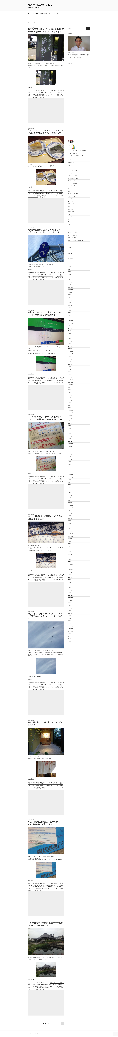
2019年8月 (70, 482)
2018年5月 (70, 520)
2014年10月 (70, 631)
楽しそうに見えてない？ (73, 232)
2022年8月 (70, 389)
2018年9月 (70, 510)
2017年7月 (70, 546)
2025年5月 (70, 305)
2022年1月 (70, 407)
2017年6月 (70, 549)
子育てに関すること (72, 198)
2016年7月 (70, 577)
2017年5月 (70, 551)
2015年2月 (70, 620)
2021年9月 (70, 418)
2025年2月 (70, 312)
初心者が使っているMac (73, 193)
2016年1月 (70, 592)
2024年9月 (70, 325)
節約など (69, 214)
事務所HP (36, 13)
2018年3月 (70, 525)
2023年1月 (70, 377)
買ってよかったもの (72, 219)
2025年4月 (70, 307)
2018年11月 (70, 505)
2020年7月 (70, 454)
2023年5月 (70, 366)
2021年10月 (70, 415)
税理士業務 (70, 206)
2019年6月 (70, 487)
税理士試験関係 (71, 209)
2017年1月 (70, 561)
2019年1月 (70, 500)
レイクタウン (70, 188)
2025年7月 (70, 300)
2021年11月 (70, 412)
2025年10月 (70, 292)
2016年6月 (70, 579)
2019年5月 (70, 489)
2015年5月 (70, 613)
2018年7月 (70, 515)
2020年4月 (70, 461)
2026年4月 (70, 276)
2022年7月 (70, 392)
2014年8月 (70, 636)
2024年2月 (70, 343)
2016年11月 (70, 567)
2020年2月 (70, 466)
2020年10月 (70, 446)
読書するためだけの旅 (72, 235)
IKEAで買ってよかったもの (73, 162)
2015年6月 (70, 610)
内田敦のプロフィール (45, 13)
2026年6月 (70, 271)
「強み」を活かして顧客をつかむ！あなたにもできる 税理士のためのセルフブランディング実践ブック (46, 92)
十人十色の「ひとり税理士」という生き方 (77, 150)
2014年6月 (70, 641)
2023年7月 (70, 361)
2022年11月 (70, 382)
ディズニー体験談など (72, 183)
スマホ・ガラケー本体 (72, 175)
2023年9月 (70, 356)
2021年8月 (70, 420)
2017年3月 (70, 556)
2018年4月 (70, 523)
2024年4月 (70, 338)
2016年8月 (70, 574)
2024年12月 (70, 318)
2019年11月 (70, 474)
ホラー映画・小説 (71, 185)
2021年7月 (70, 423)
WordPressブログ (71, 165)
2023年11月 (70, 351)
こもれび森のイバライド (73, 173)
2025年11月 (70, 289)
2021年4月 (70, 430)
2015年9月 (70, 602)
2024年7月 (70, 330)
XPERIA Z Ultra (71, 167)
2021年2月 (70, 436)
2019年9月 (70, 479)
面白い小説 (70, 221)
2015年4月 (70, 615)
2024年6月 (70, 333)
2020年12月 (70, 441)
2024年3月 (70, 341)
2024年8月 (70, 328)
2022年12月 (70, 379)
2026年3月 (70, 279)
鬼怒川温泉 (70, 224)
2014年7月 (70, 638)
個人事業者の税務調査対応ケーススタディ (43, 94)
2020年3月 (70, 464)
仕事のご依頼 (55, 13)
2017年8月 (70, 543)
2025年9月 (70, 294)
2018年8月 (70, 513)
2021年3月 (70, 433)
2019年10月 (70, 477)
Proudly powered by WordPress (34, 1033)
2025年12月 (70, 287)
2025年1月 (70, 315)
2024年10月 (70, 323)
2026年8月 (70, 266)
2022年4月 (70, 400)
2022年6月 (70, 395)
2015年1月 (70, 623)
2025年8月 (70, 297)
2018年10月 (70, 507)
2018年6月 (70, 518)
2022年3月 (70, 402)
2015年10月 (70, 600)
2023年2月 (70, 374)
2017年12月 (70, 533)
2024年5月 (70, 336)
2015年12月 (70, 595)
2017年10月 (70, 538)
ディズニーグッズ (71, 180)
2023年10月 (70, 353)
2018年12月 (70, 502)
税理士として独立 (71, 203)
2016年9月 (70, 572)
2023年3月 (70, 371)
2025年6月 (70, 302)
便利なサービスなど (72, 191)
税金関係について (71, 211)
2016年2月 (70, 590)
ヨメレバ (75, 153)
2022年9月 (70, 387)
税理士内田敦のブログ (40, 4)
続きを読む (31, 87)
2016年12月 (70, 564)
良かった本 (70, 216)
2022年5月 (70, 397)
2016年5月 (70, 582)
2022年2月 (70, 405)
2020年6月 (70, 456)
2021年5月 (70, 428)
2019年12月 (70, 472)
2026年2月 (70, 282)
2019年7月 (70, 484)
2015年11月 (70, 597)
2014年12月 (70, 626)
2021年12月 (70, 410)
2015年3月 (70, 618)
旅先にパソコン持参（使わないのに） (76, 240)
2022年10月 (70, 384)
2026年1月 (70, 284)
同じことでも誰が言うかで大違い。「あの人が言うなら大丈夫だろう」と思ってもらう (45, 616)
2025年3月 (70, 310)
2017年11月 (70, 536)
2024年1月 (70, 346)
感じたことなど (71, 201)
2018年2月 (70, 528)
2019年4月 (70, 492)
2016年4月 (70, 585)
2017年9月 (70, 541)
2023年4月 (70, 369)
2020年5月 (70, 459)
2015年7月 (70, 608)
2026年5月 (70, 274)
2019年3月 (70, 495)
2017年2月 (70, 559)
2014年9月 (70, 633)
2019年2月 (70, 497)
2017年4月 (70, 554)
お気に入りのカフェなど (73, 170)
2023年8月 (70, 359)
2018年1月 (70, 531)
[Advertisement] (46, 110)
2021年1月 (70, 438)
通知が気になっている (72, 237)
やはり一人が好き (71, 242)
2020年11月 (70, 443)
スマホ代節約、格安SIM (73, 178)
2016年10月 (70, 569)
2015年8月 (70, 605)
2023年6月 (70, 364)
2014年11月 (70, 628)
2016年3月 (70, 587)
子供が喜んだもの (71, 196)
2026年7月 (70, 269)
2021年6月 (70, 425)
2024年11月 (70, 320)
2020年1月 (70, 469)
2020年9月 (70, 448)
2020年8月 (70, 451)
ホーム (29, 13)
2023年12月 (70, 348)
